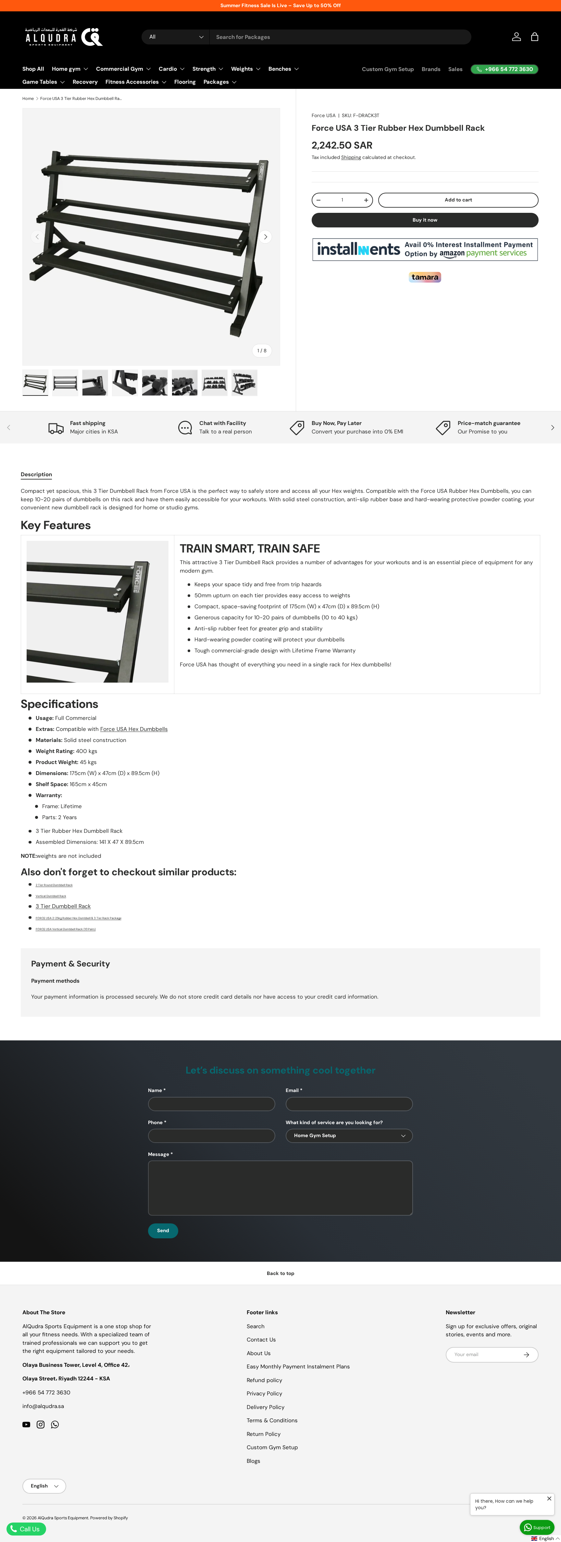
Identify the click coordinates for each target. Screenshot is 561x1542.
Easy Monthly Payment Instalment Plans (298, 1366)
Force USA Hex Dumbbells (134, 729)
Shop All (33, 68)
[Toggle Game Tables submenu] (62, 82)
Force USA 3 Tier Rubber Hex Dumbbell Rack (81, 98)
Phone (155, 1122)
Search (256, 1326)
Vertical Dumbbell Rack (51, 896)
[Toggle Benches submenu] (296, 69)
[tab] (36, 474)
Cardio (168, 68)
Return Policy (263, 1434)
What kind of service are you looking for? (334, 1122)
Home (28, 98)
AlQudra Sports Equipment (63, 1518)
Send (163, 1230)
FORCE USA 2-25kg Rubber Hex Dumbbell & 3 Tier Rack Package (78, 918)
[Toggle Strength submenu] (221, 69)
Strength (204, 68)
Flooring (185, 81)
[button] (535, 37)
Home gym (66, 68)
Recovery (85, 81)
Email (292, 1090)
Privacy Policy (264, 1393)
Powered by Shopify (109, 1518)
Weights (242, 68)
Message (158, 1154)
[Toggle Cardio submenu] (182, 69)
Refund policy (264, 1380)
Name (155, 1090)
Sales (455, 69)
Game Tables (39, 81)
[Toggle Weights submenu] (258, 69)
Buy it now (425, 220)
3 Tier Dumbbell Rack (63, 906)
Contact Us (261, 1339)
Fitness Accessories (132, 81)
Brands (431, 69)
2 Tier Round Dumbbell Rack (54, 885)
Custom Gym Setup (388, 69)
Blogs (253, 1460)
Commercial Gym (119, 68)
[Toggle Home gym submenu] (86, 69)
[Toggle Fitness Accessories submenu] (164, 82)
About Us (259, 1353)
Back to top (280, 1273)
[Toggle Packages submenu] (234, 82)
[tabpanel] (280, 710)
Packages (216, 81)
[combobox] (306, 37)
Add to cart (458, 200)
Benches (279, 68)
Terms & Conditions (272, 1420)
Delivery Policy (265, 1407)
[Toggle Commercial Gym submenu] (148, 69)
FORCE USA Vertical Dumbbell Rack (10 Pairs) (66, 929)
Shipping (351, 157)
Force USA (324, 115)
